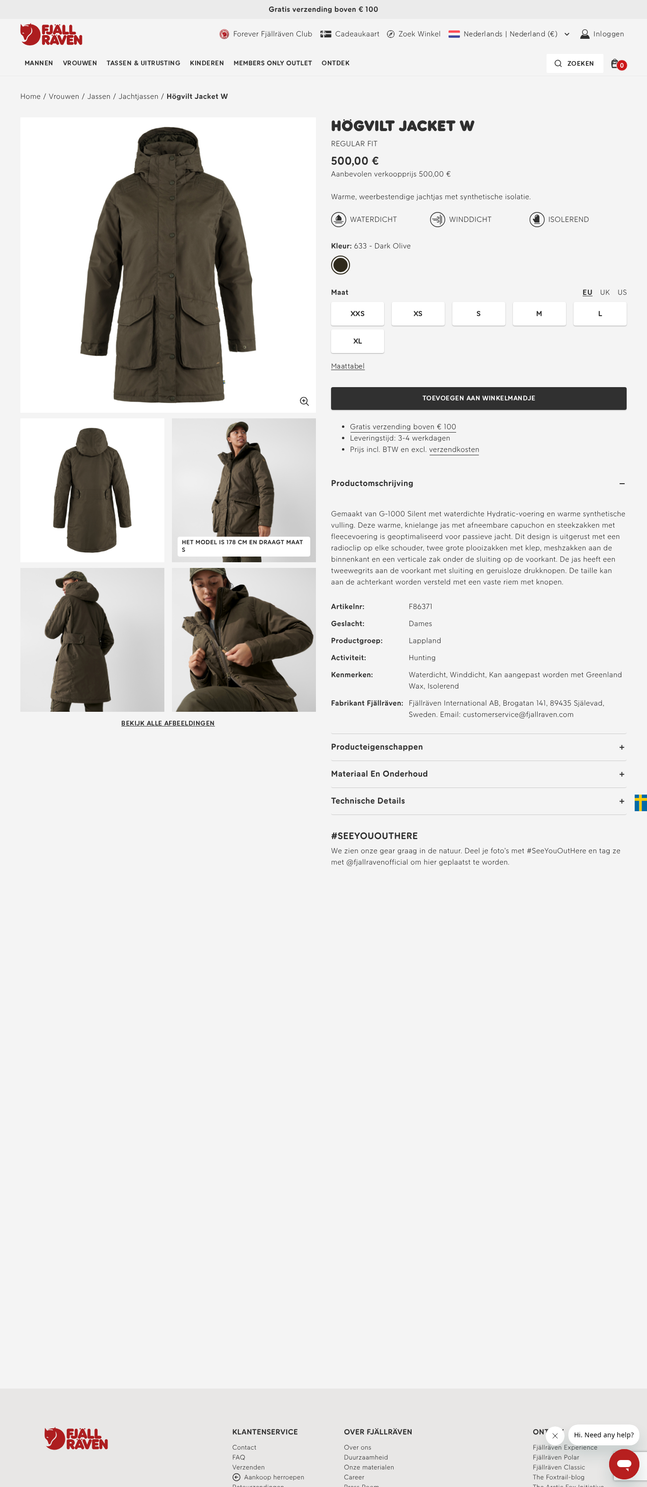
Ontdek (336, 63)
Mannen (39, 63)
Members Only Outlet (273, 63)
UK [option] (605, 292)
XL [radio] (357, 340)
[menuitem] (39, 63)
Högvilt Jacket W (197, 96)
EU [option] (588, 292)
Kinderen (207, 63)
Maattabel (348, 366)
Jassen (98, 96)
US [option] (622, 292)
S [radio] (478, 313)
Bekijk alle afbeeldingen (168, 723)
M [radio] (539, 313)
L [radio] (600, 313)
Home (30, 96)
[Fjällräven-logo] (51, 34)
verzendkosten (454, 449)
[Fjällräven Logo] (76, 1438)
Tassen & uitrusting (143, 63)
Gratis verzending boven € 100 (403, 426)
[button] (616, 63)
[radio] (340, 265)
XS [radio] (418, 313)
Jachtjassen (139, 96)
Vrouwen (80, 63)
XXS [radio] (357, 313)
